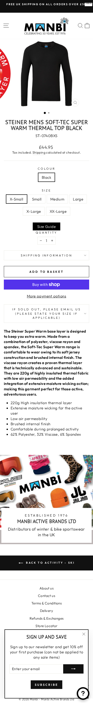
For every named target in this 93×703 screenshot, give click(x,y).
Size (46, 190)
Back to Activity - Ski (50, 562)
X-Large (33, 211)
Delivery (46, 611)
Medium (57, 199)
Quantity (47, 232)
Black (46, 177)
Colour (46, 168)
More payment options (46, 296)
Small (37, 199)
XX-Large (58, 211)
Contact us (46, 596)
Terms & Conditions (46, 603)
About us (46, 588)
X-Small (16, 199)
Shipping (39, 152)
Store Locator (46, 626)
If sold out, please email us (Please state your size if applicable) (46, 313)
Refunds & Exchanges (47, 618)
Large (78, 199)
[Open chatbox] (83, 693)
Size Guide (46, 226)
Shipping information (46, 255)
